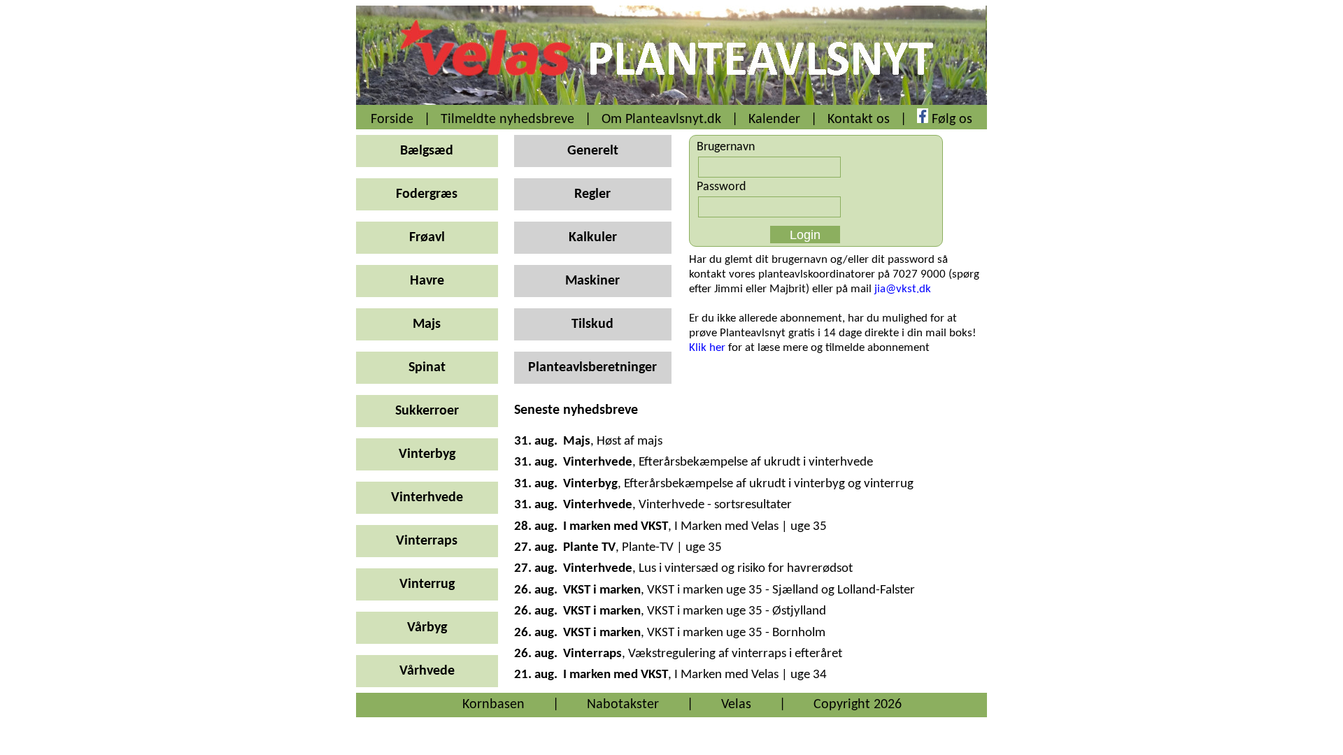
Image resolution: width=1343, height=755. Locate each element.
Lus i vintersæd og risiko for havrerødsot (746, 568)
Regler (592, 194)
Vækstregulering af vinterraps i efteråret (735, 654)
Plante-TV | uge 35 (672, 547)
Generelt (592, 151)
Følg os (952, 120)
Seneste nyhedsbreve (576, 410)
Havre (427, 281)
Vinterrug (427, 584)
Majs (427, 324)
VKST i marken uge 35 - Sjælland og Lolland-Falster (781, 590)
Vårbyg (427, 628)
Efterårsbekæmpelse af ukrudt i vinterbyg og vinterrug (769, 484)
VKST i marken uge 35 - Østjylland (736, 611)
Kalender (774, 120)
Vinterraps (426, 541)
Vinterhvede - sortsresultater (715, 505)
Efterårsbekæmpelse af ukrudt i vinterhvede (756, 462)
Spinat (427, 368)
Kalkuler (593, 238)
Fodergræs (426, 194)
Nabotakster (623, 705)
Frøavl (427, 238)
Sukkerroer (427, 411)
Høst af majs (629, 441)
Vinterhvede (427, 498)
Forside (392, 120)
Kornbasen (493, 705)
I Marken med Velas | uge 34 (750, 675)
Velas (736, 705)
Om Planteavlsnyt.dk (661, 120)
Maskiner (592, 281)
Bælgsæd (426, 151)
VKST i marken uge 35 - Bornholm (736, 633)
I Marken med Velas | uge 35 (750, 526)
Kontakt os (858, 120)
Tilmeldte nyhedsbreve (507, 120)
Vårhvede (427, 671)
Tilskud (592, 324)
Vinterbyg (427, 454)
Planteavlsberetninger (592, 368)
